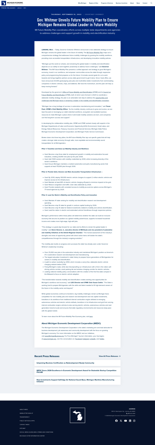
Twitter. (101, 339)
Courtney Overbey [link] (94, 14)
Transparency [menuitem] (25, 417)
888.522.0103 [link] (131, 413)
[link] (12, 3)
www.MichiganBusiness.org (54, 336)
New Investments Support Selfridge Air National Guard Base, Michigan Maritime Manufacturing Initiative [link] (75, 381)
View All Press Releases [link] (108, 356)
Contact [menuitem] (145, 3)
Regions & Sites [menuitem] (93, 3)
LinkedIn (93, 339)
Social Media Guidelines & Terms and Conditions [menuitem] (36, 432)
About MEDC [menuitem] (24, 409)
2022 (19, 8)
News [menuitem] (138, 3)
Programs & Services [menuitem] (107, 3)
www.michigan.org (49, 339)
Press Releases (8, 8)
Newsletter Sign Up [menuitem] (26, 413)
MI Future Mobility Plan (95, 53)
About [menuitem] (132, 3)
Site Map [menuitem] (22, 428)
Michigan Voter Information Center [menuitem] (32, 436)
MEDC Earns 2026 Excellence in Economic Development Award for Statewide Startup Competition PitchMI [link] (76, 371)
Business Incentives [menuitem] (121, 3)
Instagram (85, 339)
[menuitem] (151, 3)
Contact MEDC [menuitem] (25, 424)
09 (25, 8)
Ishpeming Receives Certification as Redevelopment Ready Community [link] (65, 363)
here (91, 316)
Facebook (78, 339)
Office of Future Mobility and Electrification (77, 92)
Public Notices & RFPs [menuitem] (27, 421)
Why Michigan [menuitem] (82, 3)
